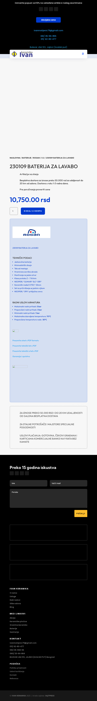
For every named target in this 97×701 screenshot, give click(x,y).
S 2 (43, 158)
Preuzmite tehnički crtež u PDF (25, 351)
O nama (13, 593)
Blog (12, 607)
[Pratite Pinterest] (56, 9)
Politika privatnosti (18, 668)
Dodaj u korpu (33, 211)
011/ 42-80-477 (48, 39)
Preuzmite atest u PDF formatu (26, 340)
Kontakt (13, 675)
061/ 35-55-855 (48, 36)
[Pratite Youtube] (51, 9)
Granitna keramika (18, 625)
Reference (14, 678)
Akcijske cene (48, 19)
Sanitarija (14, 632)
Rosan (36, 158)
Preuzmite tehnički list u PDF (24, 346)
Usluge (13, 596)
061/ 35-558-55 (17, 650)
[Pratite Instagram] (46, 9)
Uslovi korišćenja (17, 671)
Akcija (12, 618)
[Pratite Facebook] (41, 9)
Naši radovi (15, 600)
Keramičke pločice (18, 621)
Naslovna (15, 158)
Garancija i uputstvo (21, 356)
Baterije (26, 158)
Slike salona (15, 603)
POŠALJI (80, 513)
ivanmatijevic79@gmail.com (48, 30)
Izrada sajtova (38, 695)
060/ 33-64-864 (17, 653)
